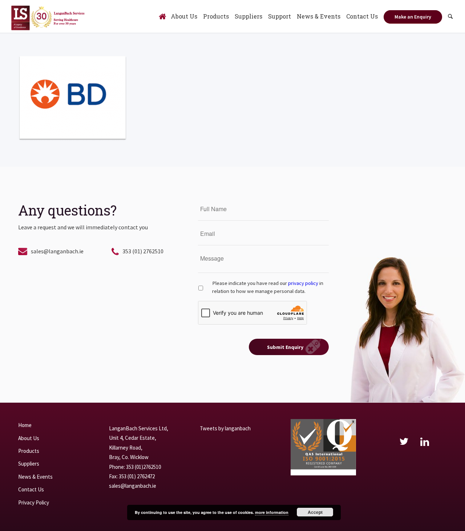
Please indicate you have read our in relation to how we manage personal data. (267, 287)
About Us (28, 438)
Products (28, 450)
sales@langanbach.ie (57, 251)
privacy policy (303, 283)
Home (25, 425)
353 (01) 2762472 (137, 476)
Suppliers (28, 463)
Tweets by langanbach (225, 428)
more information (271, 512)
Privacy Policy (33, 502)
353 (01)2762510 (143, 466)
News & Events (35, 476)
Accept (315, 512)
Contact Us (31, 489)
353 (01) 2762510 (142, 251)
